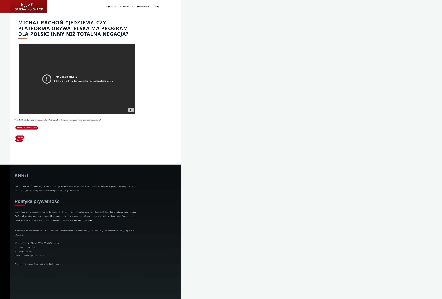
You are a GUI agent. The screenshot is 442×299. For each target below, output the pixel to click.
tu (108, 212)
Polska (20, 137)
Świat (19, 140)
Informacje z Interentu (27, 128)
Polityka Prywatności (83, 220)
